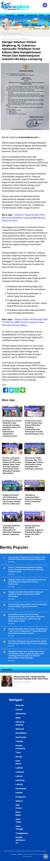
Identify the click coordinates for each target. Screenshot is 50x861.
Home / (5, 33)
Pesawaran (21, 788)
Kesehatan (21, 737)
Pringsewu (21, 797)
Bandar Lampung (14, 33)
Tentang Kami (27, 856)
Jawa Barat (18, 813)
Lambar (19, 768)
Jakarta (19, 801)
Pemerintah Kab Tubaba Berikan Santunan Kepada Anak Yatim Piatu (31, 678)
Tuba (18, 752)
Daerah (20, 15)
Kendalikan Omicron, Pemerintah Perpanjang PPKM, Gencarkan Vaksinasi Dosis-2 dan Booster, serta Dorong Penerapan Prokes (26, 617)
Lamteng (20, 780)
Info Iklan (41, 854)
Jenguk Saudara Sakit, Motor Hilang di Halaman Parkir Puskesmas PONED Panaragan (25, 594)
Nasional (20, 729)
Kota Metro (18, 762)
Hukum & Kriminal (20, 723)
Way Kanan (19, 806)
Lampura (20, 772)
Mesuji (19, 757)
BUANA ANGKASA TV (20, 840)
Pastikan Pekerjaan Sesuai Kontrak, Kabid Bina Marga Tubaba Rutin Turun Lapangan (27, 642)
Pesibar (19, 793)
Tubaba (19, 741)
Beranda (10, 15)
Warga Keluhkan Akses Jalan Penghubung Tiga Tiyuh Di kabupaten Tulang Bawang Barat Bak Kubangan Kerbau (27, 631)
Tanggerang (21, 833)
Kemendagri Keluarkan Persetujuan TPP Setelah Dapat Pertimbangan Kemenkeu (26, 558)
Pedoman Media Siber (30, 854)
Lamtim (19, 784)
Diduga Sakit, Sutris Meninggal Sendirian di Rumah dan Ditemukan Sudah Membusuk (27, 582)
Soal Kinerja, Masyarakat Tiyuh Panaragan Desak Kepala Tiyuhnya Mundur (27, 605)
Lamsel (19, 776)
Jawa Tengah (19, 827)
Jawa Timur (18, 820)
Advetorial (32, 15)
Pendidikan (21, 733)
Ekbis (42, 15)
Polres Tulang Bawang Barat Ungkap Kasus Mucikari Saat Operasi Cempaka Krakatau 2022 (25, 569)
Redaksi (19, 854)
